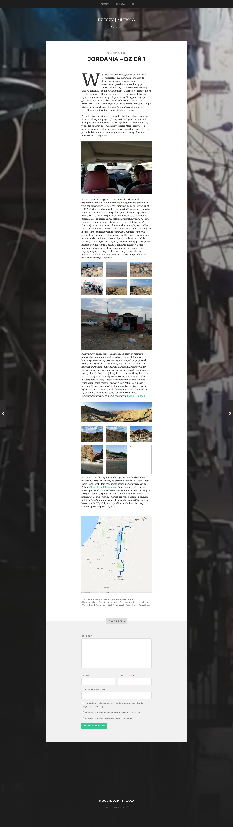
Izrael (107, 602)
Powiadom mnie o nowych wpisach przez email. (109, 718)
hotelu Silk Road (136, 396)
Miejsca (120, 4)
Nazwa (85, 676)
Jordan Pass (118, 602)
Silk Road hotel (116, 605)
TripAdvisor (131, 605)
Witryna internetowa (93, 689)
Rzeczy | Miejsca (116, 20)
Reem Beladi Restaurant (103, 487)
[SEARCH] (133, 4)
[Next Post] (230, 413)
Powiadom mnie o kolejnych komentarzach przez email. (113, 712)
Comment (86, 636)
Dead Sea (97, 602)
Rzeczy (105, 4)
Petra (118, 599)
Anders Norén (121, 807)
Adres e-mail (126, 676)
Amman (87, 602)
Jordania (88, 599)
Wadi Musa (127, 599)
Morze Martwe (108, 599)
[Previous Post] (3, 413)
